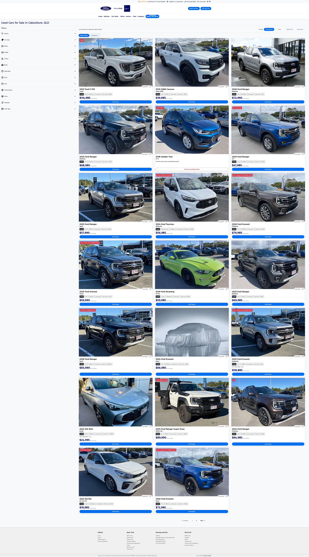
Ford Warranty (160, 539)
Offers (122, 16)
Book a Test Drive (152, 16)
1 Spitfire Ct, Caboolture (176, 1)
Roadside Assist (160, 541)
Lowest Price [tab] (300, 29)
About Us (187, 535)
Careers (187, 537)
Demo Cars (130, 537)
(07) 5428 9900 (191, 1)
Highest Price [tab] (289, 29)
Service (128, 16)
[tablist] (284, 29)
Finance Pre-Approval (133, 543)
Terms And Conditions (191, 543)
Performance (102, 539)
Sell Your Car (131, 547)
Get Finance (115, 102)
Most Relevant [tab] (269, 29)
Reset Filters (84, 35)
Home (100, 16)
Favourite (145, 86)
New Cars (130, 535)
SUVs (99, 537)
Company (141, 16)
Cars (99, 535)
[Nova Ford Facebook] (208, 1)
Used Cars (130, 539)
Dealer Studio (207, 555)
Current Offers (131, 541)
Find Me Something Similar (192, 169)
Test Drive (130, 549)
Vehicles (106, 16)
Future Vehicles (102, 541)
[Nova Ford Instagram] (210, 1)
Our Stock (115, 16)
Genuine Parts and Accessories (165, 537)
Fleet (134, 16)
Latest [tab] (279, 29)
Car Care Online (160, 543)
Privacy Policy (189, 545)
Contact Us (188, 541)
